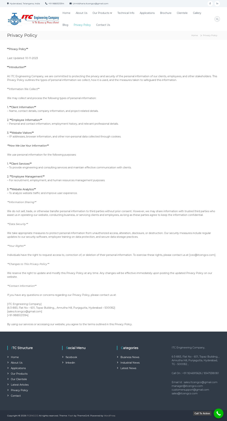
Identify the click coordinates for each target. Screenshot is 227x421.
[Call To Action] (218, 413)
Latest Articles (20, 384)
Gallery (197, 13)
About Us (81, 13)
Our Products (101, 13)
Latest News (128, 368)
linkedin (70, 362)
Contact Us (103, 24)
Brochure (165, 13)
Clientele (182, 13)
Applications (147, 13)
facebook (71, 357)
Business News (129, 357)
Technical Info (125, 13)
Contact (16, 395)
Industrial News (130, 362)
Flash (70, 415)
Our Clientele (19, 379)
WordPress (109, 415)
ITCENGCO (32, 415)
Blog (65, 24)
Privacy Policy (82, 24)
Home (66, 13)
